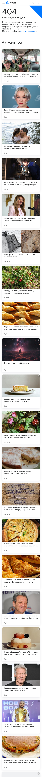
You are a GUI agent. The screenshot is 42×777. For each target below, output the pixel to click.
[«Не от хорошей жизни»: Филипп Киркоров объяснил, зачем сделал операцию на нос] (21, 717)
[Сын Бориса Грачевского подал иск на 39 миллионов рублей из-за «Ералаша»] (21, 608)
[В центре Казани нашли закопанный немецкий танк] (21, 247)
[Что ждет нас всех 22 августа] (21, 355)
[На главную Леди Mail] (12, 3)
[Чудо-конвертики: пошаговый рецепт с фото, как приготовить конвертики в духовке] (21, 319)
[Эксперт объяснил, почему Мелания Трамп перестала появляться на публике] (21, 211)
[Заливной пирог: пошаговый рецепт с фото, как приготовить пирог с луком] (21, 753)
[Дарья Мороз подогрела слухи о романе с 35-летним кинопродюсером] (21, 102)
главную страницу (28, 31)
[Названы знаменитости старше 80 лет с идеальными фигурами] (21, 680)
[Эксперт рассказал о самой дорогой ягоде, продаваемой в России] (21, 427)
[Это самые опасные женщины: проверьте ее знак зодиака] (21, 138)
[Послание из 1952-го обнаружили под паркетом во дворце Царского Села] (21, 500)
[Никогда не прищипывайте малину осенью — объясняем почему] (21, 283)
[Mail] (7, 3)
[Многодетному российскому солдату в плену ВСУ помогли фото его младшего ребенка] (21, 66)
